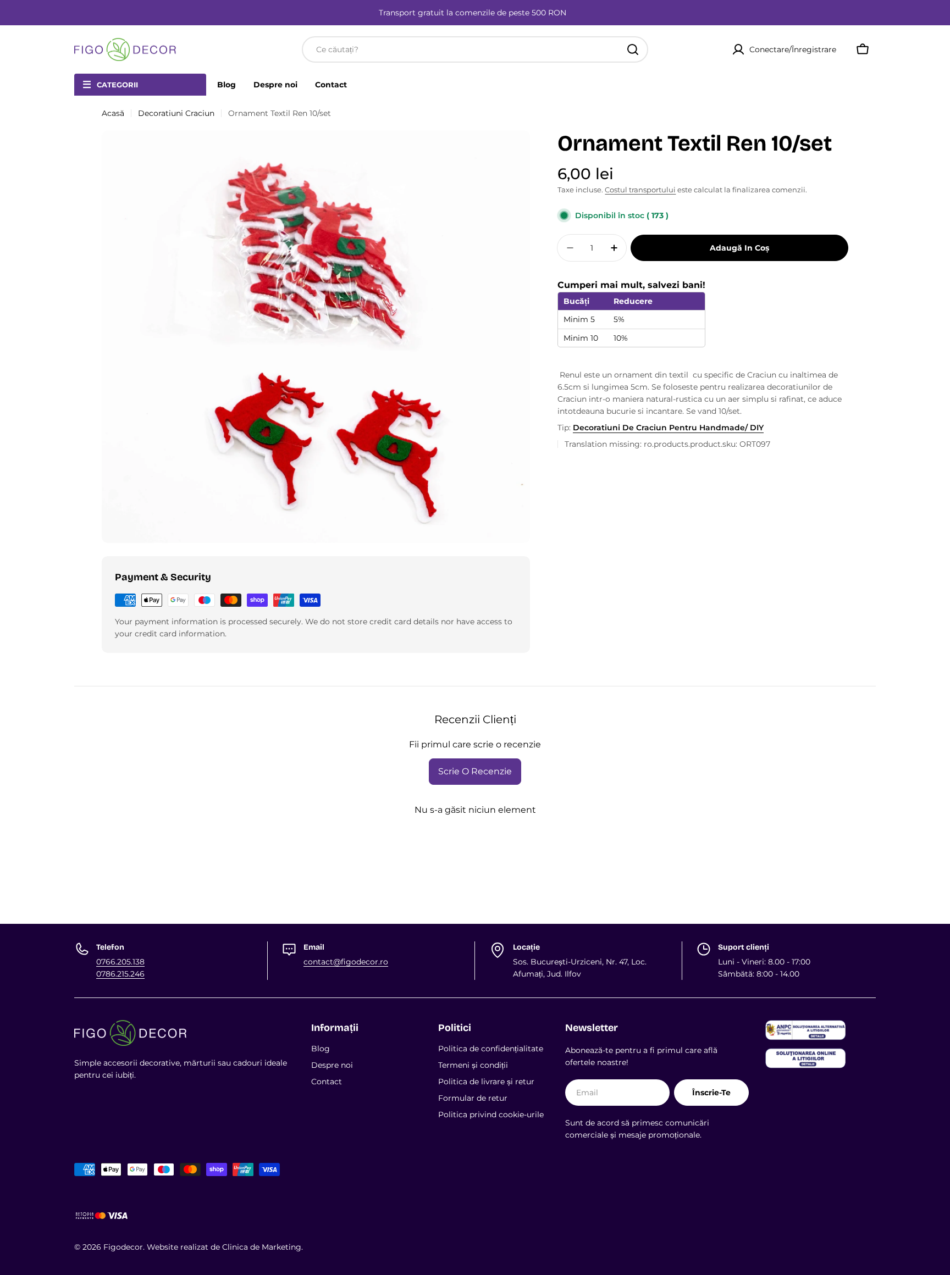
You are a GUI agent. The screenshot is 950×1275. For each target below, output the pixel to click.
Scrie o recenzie (475, 771)
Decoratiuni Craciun (176, 113)
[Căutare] (632, 49)
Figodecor (123, 1247)
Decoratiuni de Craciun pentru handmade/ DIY (668, 428)
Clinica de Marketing (261, 1247)
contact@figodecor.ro (345, 962)
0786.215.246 (120, 974)
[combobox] (475, 49)
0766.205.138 (120, 962)
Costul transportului (640, 190)
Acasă (113, 113)
